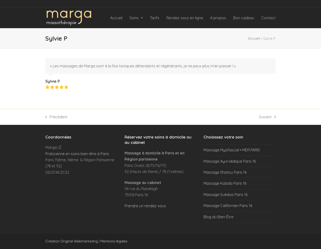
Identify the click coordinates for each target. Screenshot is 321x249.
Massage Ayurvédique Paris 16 (230, 161)
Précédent (56, 117)
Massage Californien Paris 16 (228, 205)
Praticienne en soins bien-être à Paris (77, 153)
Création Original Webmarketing (71, 241)
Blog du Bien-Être (218, 217)
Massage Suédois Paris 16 (225, 194)
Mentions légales (113, 241)
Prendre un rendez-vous (145, 205)
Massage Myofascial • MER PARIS (232, 150)
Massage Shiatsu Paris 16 (225, 172)
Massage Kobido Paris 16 (225, 183)
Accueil (254, 38)
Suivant (265, 117)
